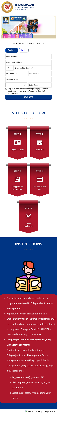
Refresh (25, 85)
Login (23, 50)
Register (11, 50)
